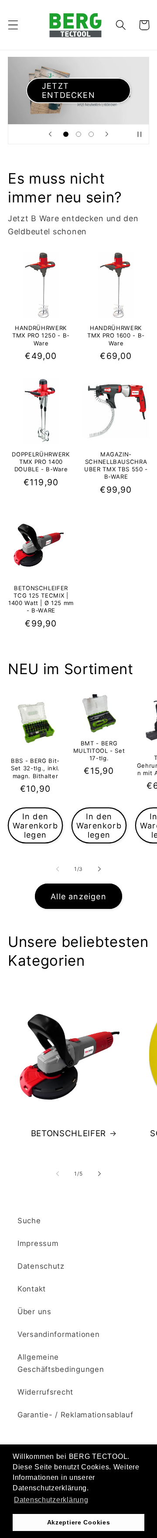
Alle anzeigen (78, 896)
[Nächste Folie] (106, 134)
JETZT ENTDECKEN (68, 90)
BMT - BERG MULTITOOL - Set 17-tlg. (99, 751)
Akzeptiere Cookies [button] (78, 1522)
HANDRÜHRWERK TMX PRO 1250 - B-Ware (41, 335)
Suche (29, 1220)
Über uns (34, 1311)
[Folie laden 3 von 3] (91, 134)
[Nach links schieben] (57, 868)
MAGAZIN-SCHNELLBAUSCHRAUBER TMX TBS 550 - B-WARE (116, 465)
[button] (13, 25)
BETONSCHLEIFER (68, 1133)
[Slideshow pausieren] (139, 134)
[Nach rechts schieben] (99, 868)
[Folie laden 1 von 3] (66, 134)
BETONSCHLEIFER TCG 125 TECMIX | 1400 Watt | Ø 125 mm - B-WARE (41, 599)
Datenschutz (41, 1266)
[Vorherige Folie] (50, 134)
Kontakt (31, 1288)
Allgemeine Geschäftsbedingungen (60, 1363)
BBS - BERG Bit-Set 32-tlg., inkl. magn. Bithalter (35, 768)
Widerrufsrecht (45, 1392)
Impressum (37, 1243)
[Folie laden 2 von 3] (78, 134)
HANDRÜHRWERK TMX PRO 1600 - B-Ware (116, 335)
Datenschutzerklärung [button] (51, 1499)
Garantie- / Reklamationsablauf (75, 1414)
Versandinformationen (58, 1334)
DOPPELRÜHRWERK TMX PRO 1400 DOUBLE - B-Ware (41, 462)
